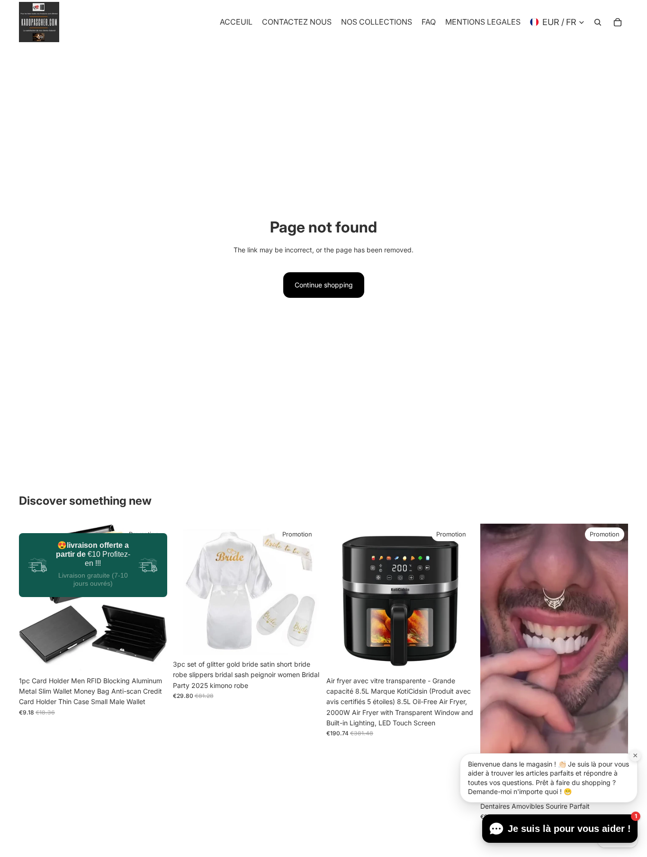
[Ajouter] (459, 657)
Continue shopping (324, 285)
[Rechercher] (597, 22)
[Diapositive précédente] (33, 597)
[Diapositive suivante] (153, 597)
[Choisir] (152, 657)
